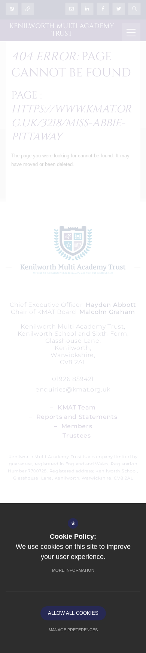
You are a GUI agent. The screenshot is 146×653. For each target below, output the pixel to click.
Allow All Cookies (73, 613)
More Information (73, 570)
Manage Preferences (73, 630)
